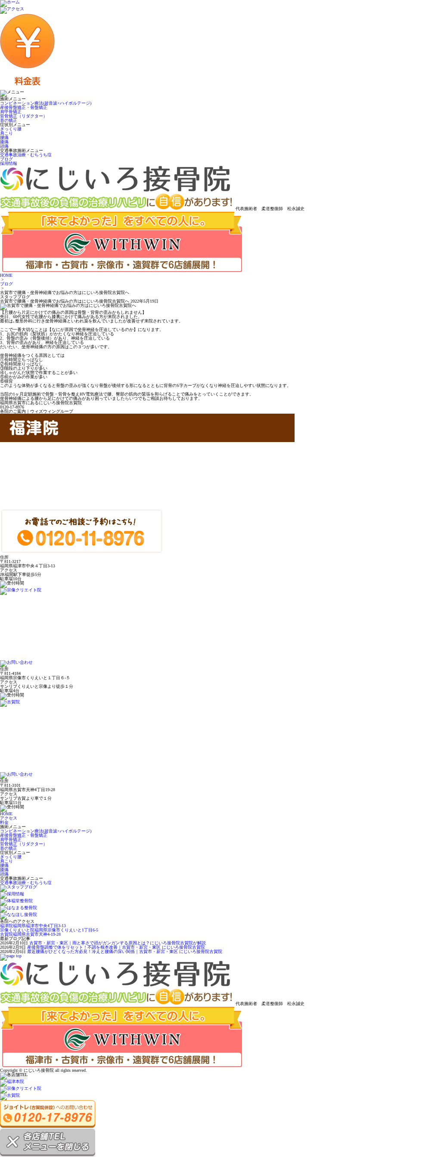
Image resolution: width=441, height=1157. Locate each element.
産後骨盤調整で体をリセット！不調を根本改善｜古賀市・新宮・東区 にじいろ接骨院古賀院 (116, 947)
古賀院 (30, 934)
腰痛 (4, 137)
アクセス (8, 818)
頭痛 (4, 146)
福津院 (33, 925)
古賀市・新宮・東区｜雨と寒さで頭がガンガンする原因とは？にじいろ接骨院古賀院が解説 (117, 942)
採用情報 (8, 163)
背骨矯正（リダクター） (23, 116)
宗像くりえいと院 (49, 930)
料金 (4, 822)
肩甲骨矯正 (11, 111)
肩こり (6, 133)
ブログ (6, 159)
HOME (6, 275)
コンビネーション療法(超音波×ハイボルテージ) (45, 103)
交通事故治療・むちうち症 (26, 154)
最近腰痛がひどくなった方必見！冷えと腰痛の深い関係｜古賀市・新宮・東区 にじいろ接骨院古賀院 (124, 951)
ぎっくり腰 (11, 129)
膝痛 (4, 141)
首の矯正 (8, 120)
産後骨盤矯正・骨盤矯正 (23, 107)
